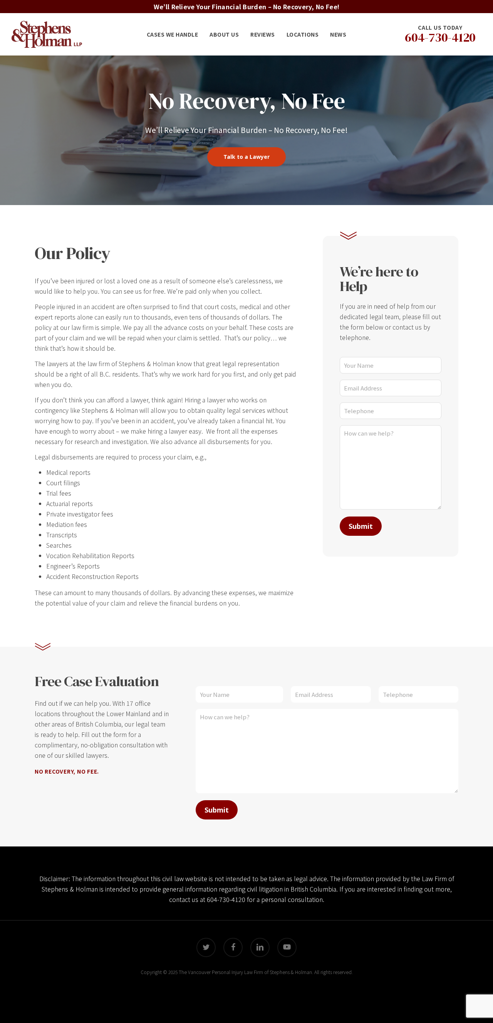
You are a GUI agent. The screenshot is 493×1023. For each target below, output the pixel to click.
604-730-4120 (226, 899)
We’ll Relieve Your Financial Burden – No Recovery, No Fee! (246, 6)
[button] (246, 157)
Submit (361, 526)
